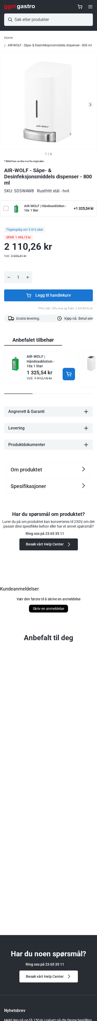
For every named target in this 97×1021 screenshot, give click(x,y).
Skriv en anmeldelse (48, 609)
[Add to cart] (69, 374)
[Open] (90, 6)
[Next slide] (90, 104)
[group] (33, 340)
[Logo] (19, 6)
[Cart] (80, 6)
